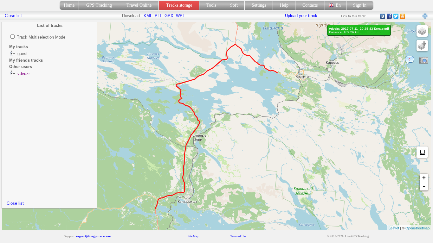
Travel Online (139, 5)
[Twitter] (396, 16)
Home (69, 5)
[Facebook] (389, 16)
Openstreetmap (417, 227)
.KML (147, 15)
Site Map (193, 236)
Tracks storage (179, 5)
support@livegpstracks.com (94, 236)
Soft (234, 5)
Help (284, 5)
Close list (15, 203)
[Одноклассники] (402, 16)
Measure (422, 152)
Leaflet (394, 227)
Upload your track (301, 15)
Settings (258, 5)
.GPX (168, 15)
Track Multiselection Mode (41, 37)
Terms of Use (238, 236)
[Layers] (422, 31)
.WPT (180, 15)
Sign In (360, 5)
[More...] (425, 16)
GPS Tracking (99, 5)
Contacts (310, 5)
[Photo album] (424, 60)
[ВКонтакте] (382, 16)
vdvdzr (23, 73)
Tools (211, 5)
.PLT (157, 15)
